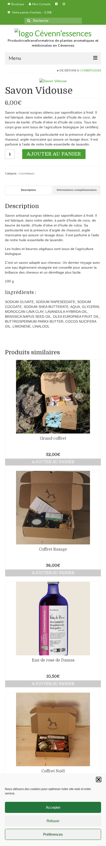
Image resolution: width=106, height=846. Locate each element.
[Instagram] (64, 4)
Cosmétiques (90, 70)
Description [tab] (28, 189)
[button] (98, 779)
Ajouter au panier (54, 154)
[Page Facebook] (56, 4)
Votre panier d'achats (31, 12)
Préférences (53, 834)
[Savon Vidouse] (53, 81)
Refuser (53, 821)
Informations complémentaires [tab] (77, 189)
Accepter (53, 807)
